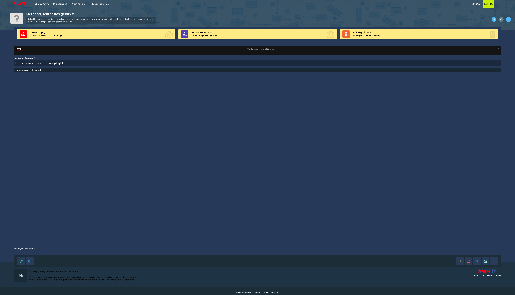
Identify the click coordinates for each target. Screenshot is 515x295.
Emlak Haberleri (201, 32)
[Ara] (498, 4)
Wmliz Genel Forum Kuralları (260, 49)
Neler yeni (80, 4)
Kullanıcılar (102, 4)
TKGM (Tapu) (37, 32)
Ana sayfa (43, 4)
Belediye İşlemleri (363, 32)
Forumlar (61, 4)
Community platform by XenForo (257, 293)
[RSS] (494, 261)
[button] (88, 4)
